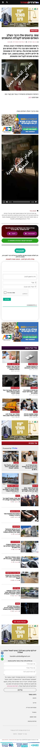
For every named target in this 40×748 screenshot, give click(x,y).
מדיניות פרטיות (32, 721)
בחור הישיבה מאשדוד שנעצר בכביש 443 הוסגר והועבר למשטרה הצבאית (12, 592)
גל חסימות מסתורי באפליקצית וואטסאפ (31, 367)
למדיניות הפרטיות (12, 686)
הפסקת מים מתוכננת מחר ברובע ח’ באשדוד (12, 514)
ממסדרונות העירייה (31, 707)
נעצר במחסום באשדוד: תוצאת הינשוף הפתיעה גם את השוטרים (12, 545)
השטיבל (34, 712)
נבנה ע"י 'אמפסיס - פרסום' (20, 734)
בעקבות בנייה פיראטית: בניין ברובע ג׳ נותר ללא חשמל (12, 576)
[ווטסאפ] (2, 659)
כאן (30, 97)
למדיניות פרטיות (12, 739)
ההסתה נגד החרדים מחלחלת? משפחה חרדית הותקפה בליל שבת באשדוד (11, 607)
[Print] (20, 133)
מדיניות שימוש (5, 739)
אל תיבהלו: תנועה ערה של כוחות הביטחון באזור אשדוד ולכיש (11, 391)
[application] (20, 169)
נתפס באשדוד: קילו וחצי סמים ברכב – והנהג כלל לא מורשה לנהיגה (12, 558)
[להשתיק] (7, 202)
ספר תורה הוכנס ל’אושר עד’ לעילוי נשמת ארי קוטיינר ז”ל (11, 499)
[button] (1, 20)
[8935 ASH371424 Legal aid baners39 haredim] (20, 26)
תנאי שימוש (33, 717)
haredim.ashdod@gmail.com (20, 656)
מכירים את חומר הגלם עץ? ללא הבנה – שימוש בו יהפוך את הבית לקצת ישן (30, 489)
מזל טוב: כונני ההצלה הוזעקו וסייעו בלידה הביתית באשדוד (13, 367)
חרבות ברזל (33, 211)
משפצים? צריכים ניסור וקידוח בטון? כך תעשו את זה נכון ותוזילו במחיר (11, 489)
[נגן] (36, 202)
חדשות (34, 698)
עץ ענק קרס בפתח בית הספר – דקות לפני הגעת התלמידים (30, 391)
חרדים (34, 703)
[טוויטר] (2, 656)
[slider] (21, 201)
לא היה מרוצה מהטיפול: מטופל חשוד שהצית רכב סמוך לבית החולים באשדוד (11, 530)
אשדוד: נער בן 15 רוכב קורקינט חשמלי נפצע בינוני (11, 415)
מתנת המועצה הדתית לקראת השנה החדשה (31, 415)
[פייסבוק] (2, 653)
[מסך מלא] (4, 202)
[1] (20, 747)
